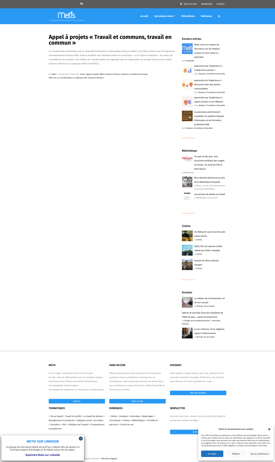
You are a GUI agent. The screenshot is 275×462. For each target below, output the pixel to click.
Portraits (199, 306)
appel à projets (92, 74)
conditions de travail (139, 74)
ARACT (102, 74)
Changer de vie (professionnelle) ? (197, 321)
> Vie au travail (56, 416)
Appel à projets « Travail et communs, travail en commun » (110, 40)
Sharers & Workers (96, 78)
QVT (85, 78)
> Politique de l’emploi (77, 424)
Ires (55, 78)
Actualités (190, 61)
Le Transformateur (65, 78)
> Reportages (147, 416)
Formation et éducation (216, 74)
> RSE (63, 424)
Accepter (212, 454)
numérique (78, 78)
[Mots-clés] (219, 16)
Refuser (236, 454)
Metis (54, 74)
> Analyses (123, 416)
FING (51, 78)
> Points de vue (126, 424)
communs (125, 74)
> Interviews (134, 416)
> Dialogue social (83, 420)
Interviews (216, 321)
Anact (82, 74)
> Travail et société (72, 416)
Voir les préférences (259, 454)
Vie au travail (209, 306)
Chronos (116, 74)
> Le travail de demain (92, 416)
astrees (109, 74)
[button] (269, 429)
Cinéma (199, 240)
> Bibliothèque (137, 420)
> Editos (113, 416)
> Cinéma (125, 420)
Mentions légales (109, 458)
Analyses (202, 74)
